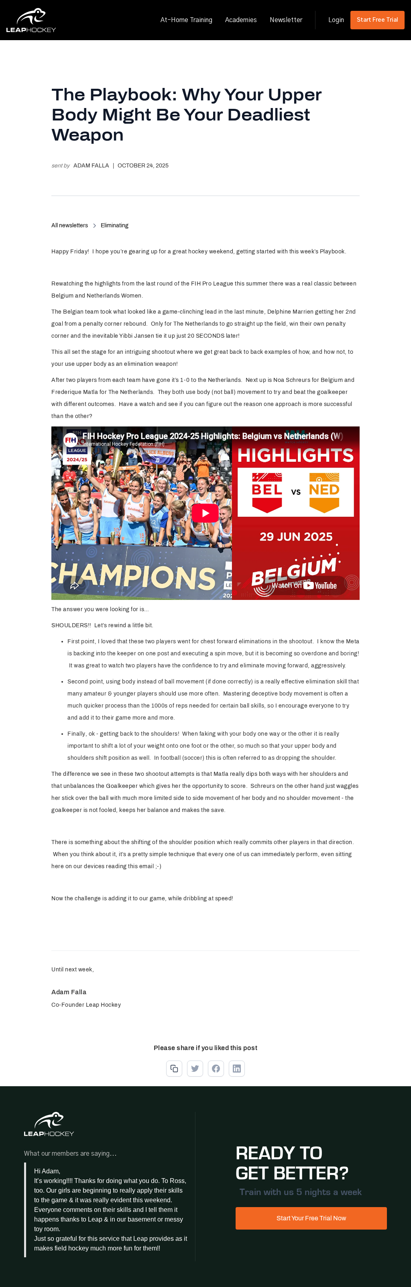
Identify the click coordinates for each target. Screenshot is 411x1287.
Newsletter (286, 20)
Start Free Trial (377, 20)
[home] (31, 20)
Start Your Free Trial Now (311, 1218)
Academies (241, 20)
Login (336, 20)
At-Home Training (186, 20)
